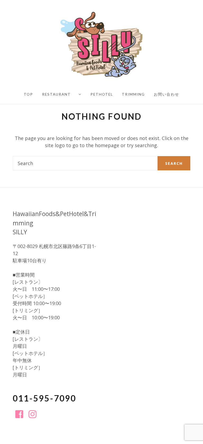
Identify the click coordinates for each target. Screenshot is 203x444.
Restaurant (56, 94)
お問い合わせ (166, 94)
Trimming (133, 94)
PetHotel (101, 94)
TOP (28, 94)
